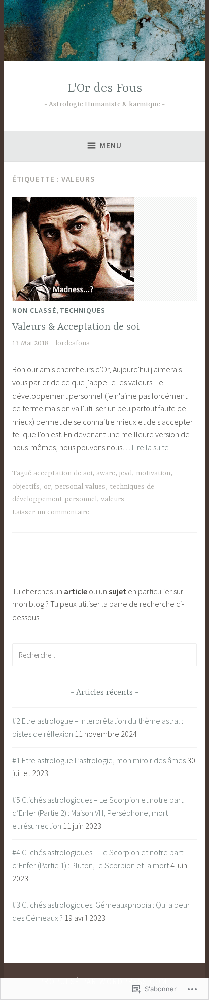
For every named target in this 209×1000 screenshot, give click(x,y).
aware (105, 473)
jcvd (125, 473)
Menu (111, 145)
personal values (80, 486)
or (47, 486)
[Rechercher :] (104, 655)
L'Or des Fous (104, 88)
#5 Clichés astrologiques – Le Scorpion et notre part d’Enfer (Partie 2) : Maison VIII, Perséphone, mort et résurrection (97, 813)
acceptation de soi (62, 473)
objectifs (26, 486)
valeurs (112, 499)
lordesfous (72, 343)
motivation (153, 473)
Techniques (83, 310)
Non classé (34, 310)
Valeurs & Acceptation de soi (76, 327)
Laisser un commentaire (50, 512)
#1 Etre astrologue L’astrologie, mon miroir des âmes (99, 760)
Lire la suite (150, 447)
